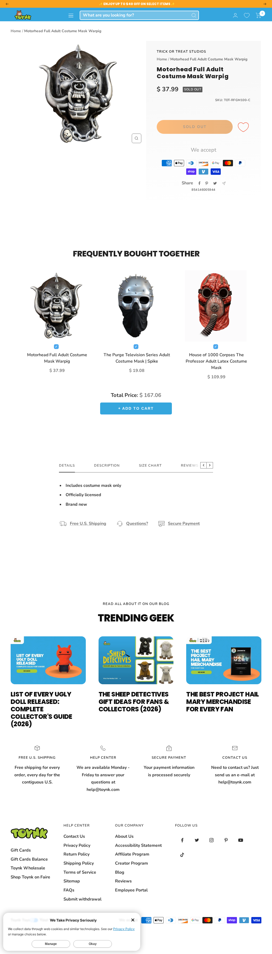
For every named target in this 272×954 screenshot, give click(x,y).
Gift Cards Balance (29, 859)
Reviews (123, 881)
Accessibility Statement (138, 845)
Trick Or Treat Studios (181, 51)
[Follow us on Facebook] (182, 840)
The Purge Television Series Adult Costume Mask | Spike (137, 358)
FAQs (68, 890)
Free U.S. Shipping (88, 523)
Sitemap (71, 881)
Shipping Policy (78, 863)
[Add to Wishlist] (244, 127)
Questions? (137, 523)
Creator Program (131, 863)
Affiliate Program (132, 854)
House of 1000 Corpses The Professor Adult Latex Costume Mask (216, 361)
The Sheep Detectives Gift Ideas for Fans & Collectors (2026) (134, 702)
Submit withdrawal (82, 899)
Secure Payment (184, 523)
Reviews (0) (193, 465)
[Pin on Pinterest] (206, 183)
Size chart (150, 465)
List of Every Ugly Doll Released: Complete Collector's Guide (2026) (41, 709)
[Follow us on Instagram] (211, 840)
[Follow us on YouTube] (240, 840)
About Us (124, 836)
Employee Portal (131, 890)
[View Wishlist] (246, 15)
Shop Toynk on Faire (30, 877)
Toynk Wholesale (28, 868)
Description (107, 465)
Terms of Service (79, 872)
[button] (258, 15)
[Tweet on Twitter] (215, 183)
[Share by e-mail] (224, 183)
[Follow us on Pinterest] (226, 840)
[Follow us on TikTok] (182, 855)
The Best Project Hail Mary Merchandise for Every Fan (222, 702)
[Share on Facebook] (199, 183)
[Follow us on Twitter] (197, 840)
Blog (119, 872)
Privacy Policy (76, 845)
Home (16, 31)
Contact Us (74, 836)
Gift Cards (21, 850)
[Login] (235, 15)
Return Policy (76, 854)
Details (67, 465)
